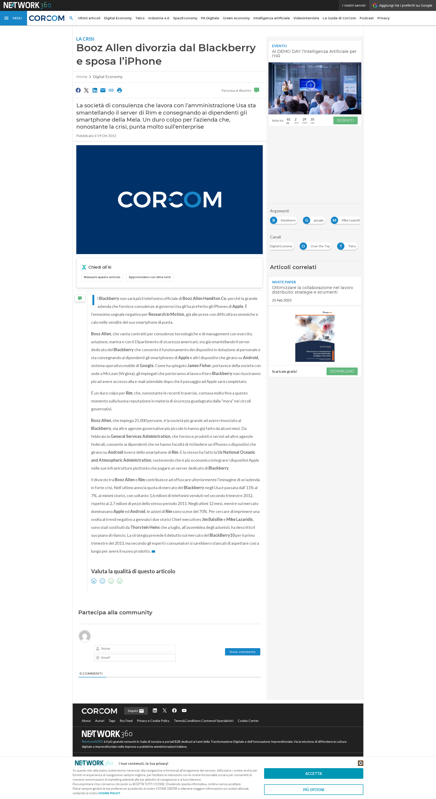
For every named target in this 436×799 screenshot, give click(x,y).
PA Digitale (210, 18)
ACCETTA (313, 773)
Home (81, 77)
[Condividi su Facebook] (78, 90)
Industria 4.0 (158, 18)
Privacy (383, 18)
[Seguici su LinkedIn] (155, 711)
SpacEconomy (185, 18)
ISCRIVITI (345, 120)
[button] (13, 18)
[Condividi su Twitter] (86, 90)
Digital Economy (118, 18)
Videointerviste (306, 18)
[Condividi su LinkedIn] (94, 90)
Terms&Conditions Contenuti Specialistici (203, 721)
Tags (112, 721)
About (86, 721)
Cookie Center (248, 721)
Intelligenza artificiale (271, 18)
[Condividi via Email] (103, 90)
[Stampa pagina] (119, 90)
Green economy (236, 18)
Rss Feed (126, 721)
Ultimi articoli (89, 18)
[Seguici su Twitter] (164, 711)
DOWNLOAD (342, 371)
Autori (99, 721)
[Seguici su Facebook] (174, 711)
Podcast (367, 18)
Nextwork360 (92, 742)
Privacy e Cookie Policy (153, 721)
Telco (140, 18)
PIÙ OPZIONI (313, 790)
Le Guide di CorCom (339, 18)
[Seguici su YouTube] (184, 711)
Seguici (133, 711)
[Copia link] (111, 90)
